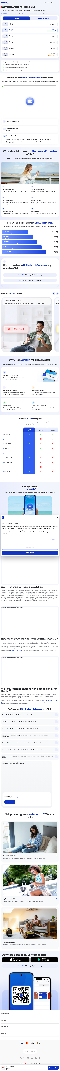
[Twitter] (24, 1058)
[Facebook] (21, 1058)
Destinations (5, 1013)
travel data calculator (16, 650)
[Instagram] (36, 1058)
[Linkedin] (28, 1058)
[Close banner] (57, 517)
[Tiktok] (39, 1058)
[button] (30, 24)
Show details (51, 539)
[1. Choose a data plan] (26, 324)
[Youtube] (32, 1058)
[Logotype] (5, 2)
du (7, 123)
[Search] (52, 2)
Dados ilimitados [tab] (43, 18)
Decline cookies (30, 547)
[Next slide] (57, 293)
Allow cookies (30, 552)
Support (3, 1033)
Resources (4, 1027)
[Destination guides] (30, 885)
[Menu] (57, 2)
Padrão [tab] (16, 18)
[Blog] (30, 841)
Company (4, 1020)
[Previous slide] (53, 293)
